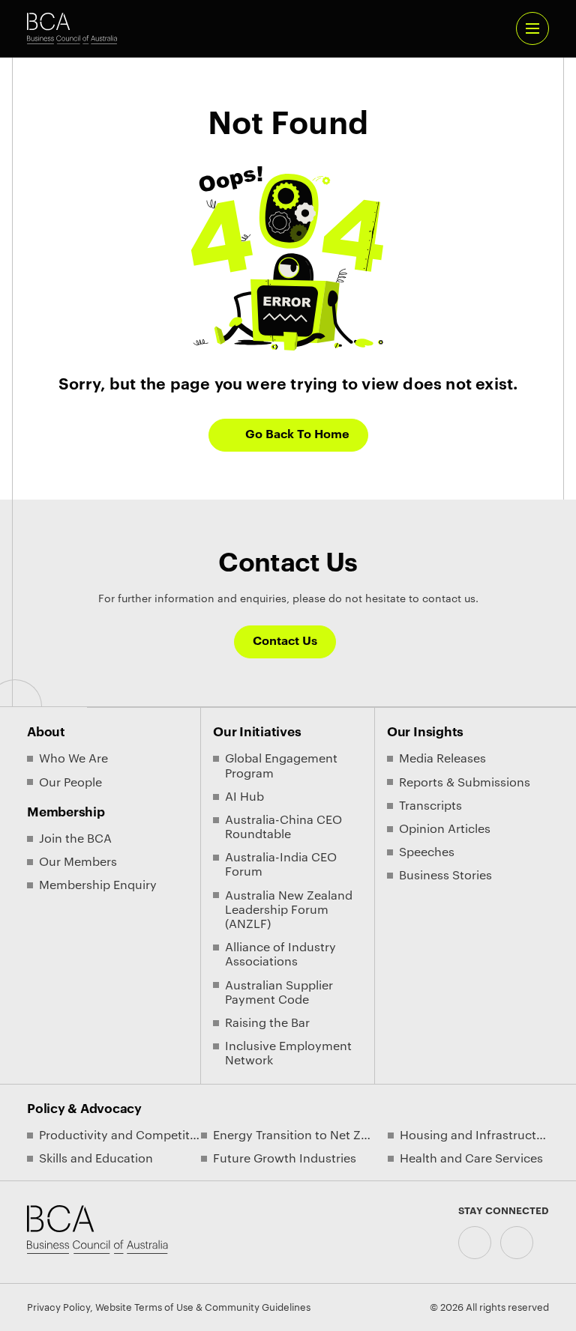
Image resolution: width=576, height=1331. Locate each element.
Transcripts (430, 806)
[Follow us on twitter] (516, 1242)
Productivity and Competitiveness (120, 1135)
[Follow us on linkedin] (474, 1242)
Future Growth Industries (284, 1159)
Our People (70, 783)
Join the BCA (75, 839)
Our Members (78, 862)
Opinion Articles (444, 829)
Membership (66, 812)
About (46, 732)
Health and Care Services (471, 1159)
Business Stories (445, 876)
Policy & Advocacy (84, 1109)
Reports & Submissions (464, 783)
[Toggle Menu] (532, 28)
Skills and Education (96, 1159)
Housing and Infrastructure (474, 1135)
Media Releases (442, 759)
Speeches (426, 852)
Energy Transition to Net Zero (294, 1135)
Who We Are (73, 759)
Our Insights (425, 732)
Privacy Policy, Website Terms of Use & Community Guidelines (168, 1307)
